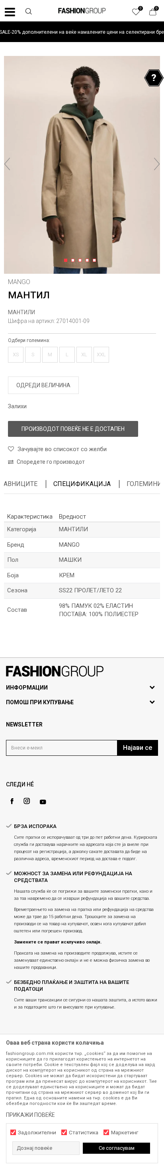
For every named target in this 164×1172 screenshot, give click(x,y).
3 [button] (81, 261)
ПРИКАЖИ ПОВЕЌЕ (30, 1115)
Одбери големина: (29, 340)
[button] (29, 12)
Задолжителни (37, 1132)
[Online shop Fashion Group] (82, 11)
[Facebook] (12, 801)
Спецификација (82, 484)
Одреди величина (43, 385)
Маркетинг (124, 1132)
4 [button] (89, 261)
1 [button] (67, 261)
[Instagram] (26, 801)
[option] (82, 32)
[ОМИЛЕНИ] (140, 14)
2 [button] (74, 261)
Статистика (83, 1132)
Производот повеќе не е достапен (73, 429)
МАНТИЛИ (21, 312)
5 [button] (96, 261)
